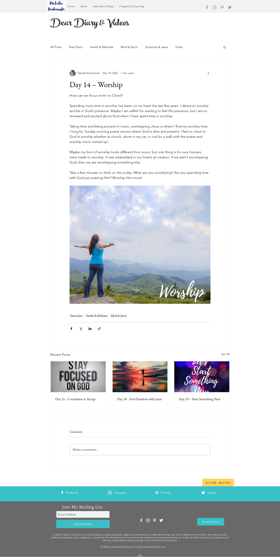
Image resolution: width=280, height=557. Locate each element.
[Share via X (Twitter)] (80, 328)
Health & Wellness (101, 47)
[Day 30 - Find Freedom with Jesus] (140, 376)
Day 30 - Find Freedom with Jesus (139, 399)
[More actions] (208, 73)
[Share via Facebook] (71, 328)
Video (179, 47)
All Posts (55, 47)
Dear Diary (75, 47)
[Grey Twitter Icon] (229, 7)
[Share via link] (99, 328)
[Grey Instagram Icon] (214, 7)
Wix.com (161, 546)
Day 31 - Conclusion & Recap (75, 399)
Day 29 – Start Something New (199, 399)
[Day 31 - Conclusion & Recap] (78, 376)
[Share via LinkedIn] (90, 328)
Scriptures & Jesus (156, 47)
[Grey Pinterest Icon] (222, 7)
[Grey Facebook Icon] (207, 7)
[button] (224, 47)
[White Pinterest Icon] (156, 492)
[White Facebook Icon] (62, 492)
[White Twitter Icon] (203, 492)
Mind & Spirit (129, 47)
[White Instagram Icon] (109, 492)
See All (225, 354)
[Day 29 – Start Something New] (201, 376)
